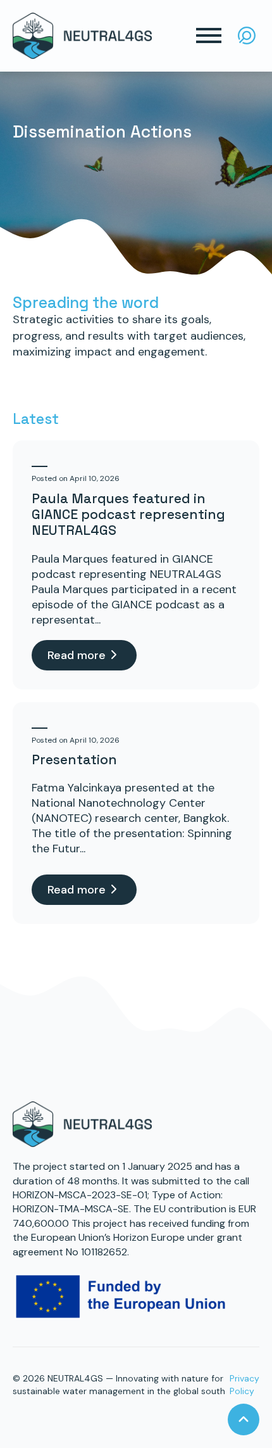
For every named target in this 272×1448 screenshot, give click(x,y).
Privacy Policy (244, 1385)
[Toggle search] (246, 35)
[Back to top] (243, 1419)
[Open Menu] (208, 35)
